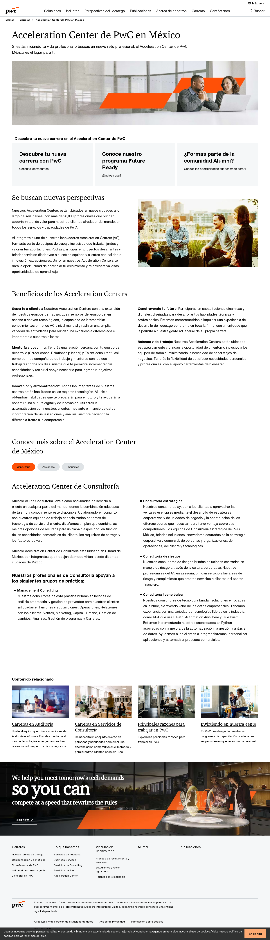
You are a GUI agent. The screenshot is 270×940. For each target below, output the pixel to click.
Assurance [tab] (48, 466)
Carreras (25, 19)
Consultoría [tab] (23, 466)
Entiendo (255, 933)
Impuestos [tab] (73, 466)
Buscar (259, 11)
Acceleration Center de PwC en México (60, 19)
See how (23, 819)
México (10, 19)
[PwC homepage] (12, 9)
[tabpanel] (135, 564)
